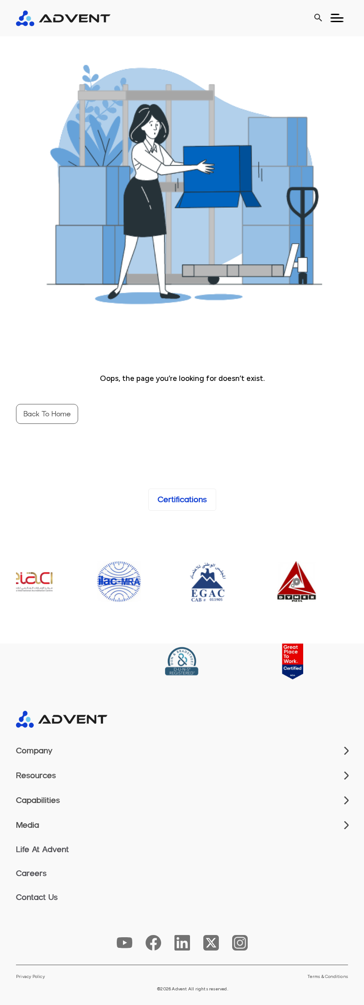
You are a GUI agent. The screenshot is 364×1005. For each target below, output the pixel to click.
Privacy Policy (30, 976)
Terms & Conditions (328, 976)
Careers (31, 873)
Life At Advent (42, 849)
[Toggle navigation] (337, 18)
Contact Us (37, 897)
